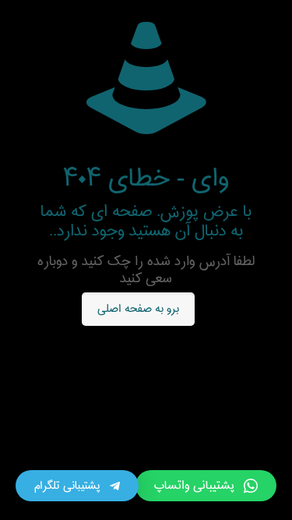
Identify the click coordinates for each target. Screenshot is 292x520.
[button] (205, 485)
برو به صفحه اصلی (138, 309)
